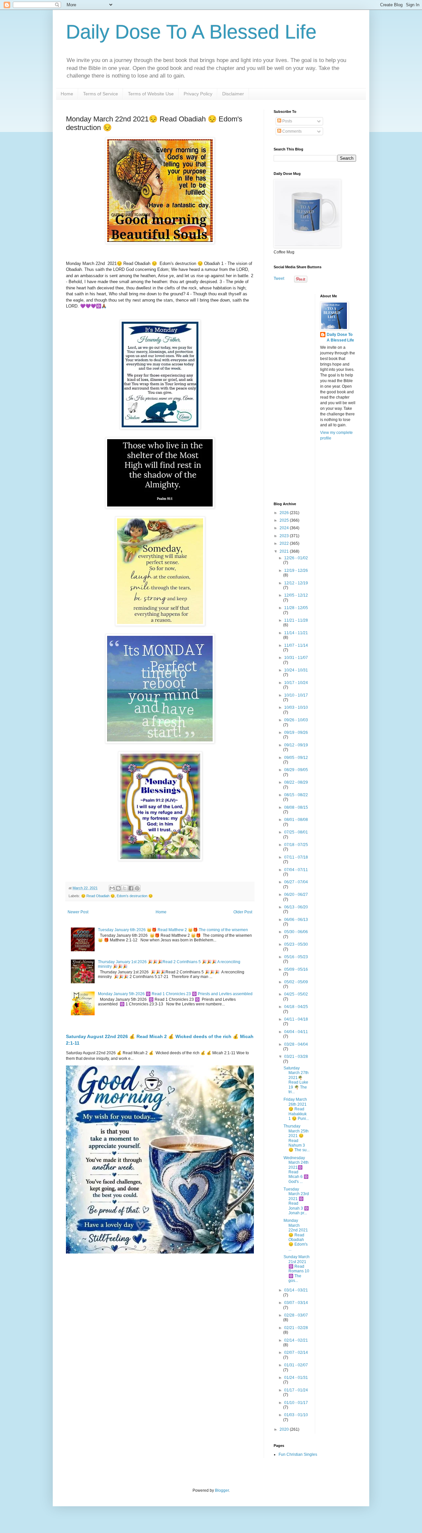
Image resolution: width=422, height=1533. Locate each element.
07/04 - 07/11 (296, 869)
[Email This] (112, 888)
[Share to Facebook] (131, 888)
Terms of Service (100, 93)
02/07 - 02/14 (296, 1352)
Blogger (222, 1490)
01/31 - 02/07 (296, 1365)
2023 (285, 536)
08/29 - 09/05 (296, 769)
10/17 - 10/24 (296, 682)
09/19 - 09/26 (296, 732)
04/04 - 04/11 (296, 1031)
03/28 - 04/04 (296, 1044)
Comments (291, 131)
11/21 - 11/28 (296, 620)
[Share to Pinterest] (137, 888)
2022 (285, 543)
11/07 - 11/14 (296, 645)
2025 (285, 520)
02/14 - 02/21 (296, 1340)
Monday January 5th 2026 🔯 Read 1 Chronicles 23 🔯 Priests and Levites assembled (175, 994)
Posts (286, 121)
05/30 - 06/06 (296, 932)
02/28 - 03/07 (296, 1315)
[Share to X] (124, 888)
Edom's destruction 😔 (135, 896)
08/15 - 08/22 (296, 795)
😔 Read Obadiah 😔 (98, 896)
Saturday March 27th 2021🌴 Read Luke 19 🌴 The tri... (296, 1080)
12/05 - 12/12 (296, 595)
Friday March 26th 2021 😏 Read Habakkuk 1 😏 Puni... (296, 1109)
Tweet (279, 278)
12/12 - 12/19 (296, 583)
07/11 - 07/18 (296, 857)
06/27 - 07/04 (296, 882)
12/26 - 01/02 (296, 558)
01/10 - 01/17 (296, 1402)
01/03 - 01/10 (296, 1415)
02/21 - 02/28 (296, 1327)
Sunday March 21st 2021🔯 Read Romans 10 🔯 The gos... (297, 1269)
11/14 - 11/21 (296, 633)
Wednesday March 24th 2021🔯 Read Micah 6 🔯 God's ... (296, 1170)
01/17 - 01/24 (296, 1390)
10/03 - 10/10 (296, 707)
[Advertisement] (315, 393)
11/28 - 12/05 (296, 607)
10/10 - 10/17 (296, 695)
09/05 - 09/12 (296, 757)
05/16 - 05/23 (296, 957)
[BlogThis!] (118, 888)
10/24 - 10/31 (296, 670)
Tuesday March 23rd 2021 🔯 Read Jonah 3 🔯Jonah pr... (296, 1201)
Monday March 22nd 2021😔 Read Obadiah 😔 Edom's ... (296, 1234)
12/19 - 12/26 (296, 570)
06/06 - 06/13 (296, 919)
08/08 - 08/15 (296, 807)
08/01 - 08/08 (296, 819)
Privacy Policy (198, 93)
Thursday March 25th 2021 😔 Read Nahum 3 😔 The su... (297, 1138)
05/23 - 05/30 (296, 944)
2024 (285, 528)
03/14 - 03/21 (296, 1290)
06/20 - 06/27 (296, 894)
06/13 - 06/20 (296, 907)
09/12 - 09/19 (296, 745)
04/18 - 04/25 (296, 1006)
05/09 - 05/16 (296, 969)
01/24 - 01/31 (296, 1377)
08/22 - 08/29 (296, 782)
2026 (285, 512)
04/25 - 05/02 (296, 994)
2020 (285, 1429)
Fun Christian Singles (298, 1454)
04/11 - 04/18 (296, 1019)
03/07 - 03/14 (296, 1302)
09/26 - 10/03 (296, 720)
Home (67, 93)
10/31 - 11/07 (296, 657)
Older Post (242, 912)
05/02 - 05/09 (296, 982)
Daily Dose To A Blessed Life (191, 32)
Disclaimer (233, 93)
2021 (285, 551)
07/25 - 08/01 (296, 832)
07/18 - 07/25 (296, 844)
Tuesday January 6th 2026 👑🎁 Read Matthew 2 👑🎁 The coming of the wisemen (173, 930)
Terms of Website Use (151, 93)
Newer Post (78, 912)
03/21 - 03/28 (296, 1056)
